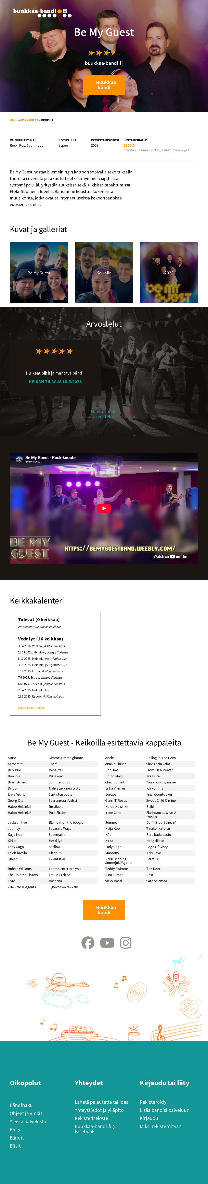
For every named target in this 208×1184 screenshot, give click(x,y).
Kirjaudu (149, 1118)
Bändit (17, 1137)
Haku (13, 120)
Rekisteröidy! (154, 1102)
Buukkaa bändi (106, 85)
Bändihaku (21, 1105)
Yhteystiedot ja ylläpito (99, 1110)
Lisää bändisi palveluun (165, 1110)
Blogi (15, 1129)
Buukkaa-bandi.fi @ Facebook (96, 1129)
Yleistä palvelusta (28, 1121)
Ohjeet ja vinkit (26, 1113)
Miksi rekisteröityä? (160, 1126)
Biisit (15, 1146)
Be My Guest (29, 120)
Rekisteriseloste (91, 1118)
